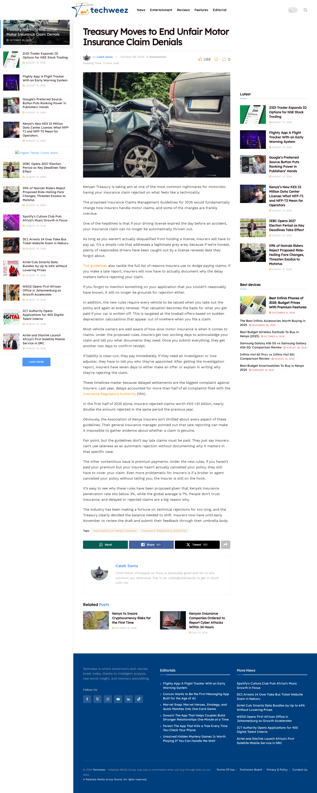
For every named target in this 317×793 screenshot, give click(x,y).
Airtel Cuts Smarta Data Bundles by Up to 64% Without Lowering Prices (45, 266)
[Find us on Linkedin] (128, 699)
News (141, 10)
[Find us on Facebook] (87, 699)
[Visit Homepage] (100, 10)
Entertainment (161, 10)
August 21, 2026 (281, 122)
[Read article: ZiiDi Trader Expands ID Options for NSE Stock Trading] (253, 114)
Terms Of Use (226, 769)
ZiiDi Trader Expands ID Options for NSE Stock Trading (45, 55)
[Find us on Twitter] (97, 699)
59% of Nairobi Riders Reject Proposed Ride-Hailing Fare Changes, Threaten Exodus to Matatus (44, 194)
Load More (36, 361)
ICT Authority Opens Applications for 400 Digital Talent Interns (43, 315)
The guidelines (95, 266)
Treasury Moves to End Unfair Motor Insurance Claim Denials (33, 31)
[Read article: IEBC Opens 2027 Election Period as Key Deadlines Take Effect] (253, 228)
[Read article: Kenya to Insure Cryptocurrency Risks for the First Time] (96, 620)
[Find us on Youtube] (118, 699)
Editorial (220, 10)
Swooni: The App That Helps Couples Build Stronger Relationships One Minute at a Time (196, 717)
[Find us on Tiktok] (139, 699)
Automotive (158, 56)
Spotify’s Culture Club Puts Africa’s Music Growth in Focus (45, 218)
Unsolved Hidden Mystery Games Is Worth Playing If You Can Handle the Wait (194, 739)
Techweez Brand (251, 769)
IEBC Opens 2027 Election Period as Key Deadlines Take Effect (44, 167)
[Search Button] (305, 10)
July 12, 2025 (199, 632)
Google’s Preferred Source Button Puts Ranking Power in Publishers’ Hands (44, 103)
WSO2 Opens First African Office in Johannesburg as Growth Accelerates (42, 290)
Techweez (99, 769)
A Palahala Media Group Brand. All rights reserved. (115, 779)
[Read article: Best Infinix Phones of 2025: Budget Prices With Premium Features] (253, 305)
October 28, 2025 (132, 56)
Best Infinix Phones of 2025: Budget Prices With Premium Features (287, 302)
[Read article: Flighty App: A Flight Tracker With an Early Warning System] (253, 139)
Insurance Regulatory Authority (109, 394)
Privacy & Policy (277, 769)
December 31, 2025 (283, 312)
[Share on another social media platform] (225, 545)
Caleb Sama (105, 56)
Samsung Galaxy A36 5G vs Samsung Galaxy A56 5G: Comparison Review (273, 345)
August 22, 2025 (283, 358)
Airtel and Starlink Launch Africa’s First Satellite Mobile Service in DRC (44, 339)
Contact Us (299, 769)
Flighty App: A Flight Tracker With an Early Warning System (45, 78)
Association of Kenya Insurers (115, 530)
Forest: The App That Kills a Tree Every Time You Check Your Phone (195, 728)
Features (201, 10)
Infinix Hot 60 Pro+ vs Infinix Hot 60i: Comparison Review (267, 356)
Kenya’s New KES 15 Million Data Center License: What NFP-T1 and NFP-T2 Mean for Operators (46, 129)
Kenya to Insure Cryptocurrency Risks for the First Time (131, 618)
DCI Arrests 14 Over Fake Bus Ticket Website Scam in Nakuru (45, 241)
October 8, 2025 (273, 336)
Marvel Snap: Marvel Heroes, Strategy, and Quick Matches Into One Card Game (195, 707)
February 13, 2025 (262, 370)
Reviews (183, 10)
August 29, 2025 (296, 347)
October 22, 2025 (125, 628)
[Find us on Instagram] (108, 699)
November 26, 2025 (263, 325)
